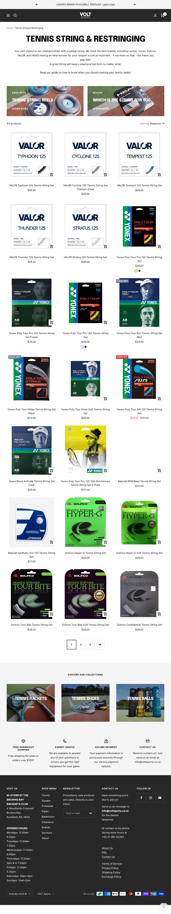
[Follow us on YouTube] (159, 797)
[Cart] (162, 15)
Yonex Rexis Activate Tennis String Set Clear (32, 483)
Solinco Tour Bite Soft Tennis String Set (85, 624)
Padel (45, 811)
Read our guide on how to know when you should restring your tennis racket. (85, 72)
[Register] (90, 813)
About (45, 838)
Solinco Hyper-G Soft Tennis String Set (139, 552)
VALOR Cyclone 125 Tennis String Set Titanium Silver (85, 187)
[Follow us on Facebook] (141, 797)
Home (10, 28)
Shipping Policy (111, 872)
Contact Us (108, 856)
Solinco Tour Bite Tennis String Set (31, 624)
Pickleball (47, 806)
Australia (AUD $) (18, 893)
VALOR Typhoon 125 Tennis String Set (31, 185)
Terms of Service (112, 863)
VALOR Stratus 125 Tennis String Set (85, 257)
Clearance (48, 822)
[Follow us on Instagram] (150, 797)
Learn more (108, 4)
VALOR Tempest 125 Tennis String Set (139, 185)
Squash (46, 800)
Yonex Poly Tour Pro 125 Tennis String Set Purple (31, 335)
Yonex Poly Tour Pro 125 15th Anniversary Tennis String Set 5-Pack (85, 483)
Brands (46, 827)
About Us (107, 848)
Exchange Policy (111, 876)
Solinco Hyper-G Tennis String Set (85, 552)
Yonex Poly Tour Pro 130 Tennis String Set (85, 335)
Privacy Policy (110, 868)
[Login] (155, 15)
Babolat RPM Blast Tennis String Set (139, 481)
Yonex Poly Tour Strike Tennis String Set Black (32, 411)
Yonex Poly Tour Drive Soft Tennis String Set (85, 411)
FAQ (104, 852)
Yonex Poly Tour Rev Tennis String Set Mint (139, 335)
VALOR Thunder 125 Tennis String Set (31, 257)
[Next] (99, 644)
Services (47, 832)
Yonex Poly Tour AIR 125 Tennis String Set (139, 411)
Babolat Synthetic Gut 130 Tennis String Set (31, 554)
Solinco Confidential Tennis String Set (139, 624)
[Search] (15, 15)
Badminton (48, 816)
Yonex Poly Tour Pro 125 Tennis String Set (139, 259)
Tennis (46, 795)
